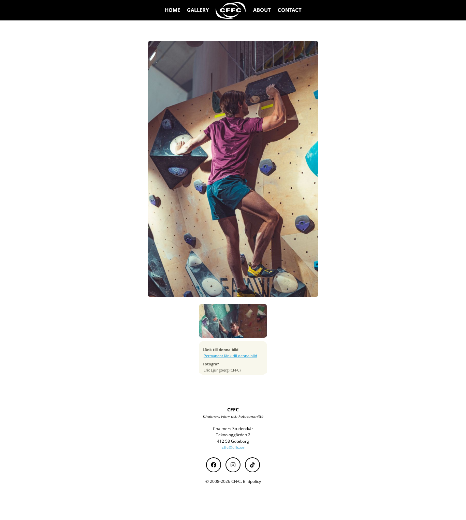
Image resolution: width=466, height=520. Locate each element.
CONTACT (290, 10)
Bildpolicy (252, 481)
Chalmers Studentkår (233, 428)
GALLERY (198, 10)
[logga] (231, 10)
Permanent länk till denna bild (230, 355)
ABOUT (262, 10)
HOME (172, 10)
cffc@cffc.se (233, 447)
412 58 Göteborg (233, 441)
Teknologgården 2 (233, 435)
